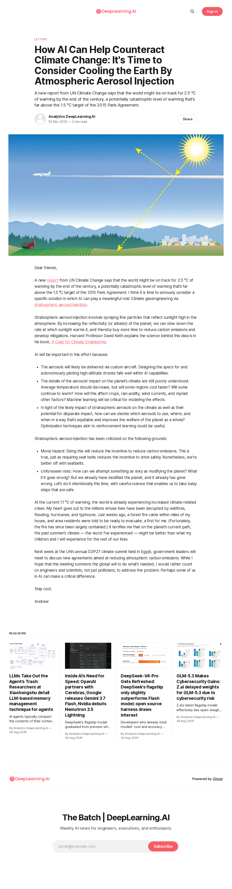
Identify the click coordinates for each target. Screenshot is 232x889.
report (52, 280)
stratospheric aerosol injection (60, 304)
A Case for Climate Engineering (78, 342)
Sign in (212, 11)
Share (188, 119)
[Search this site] (192, 11)
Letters (40, 39)
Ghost (218, 779)
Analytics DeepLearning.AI (71, 116)
